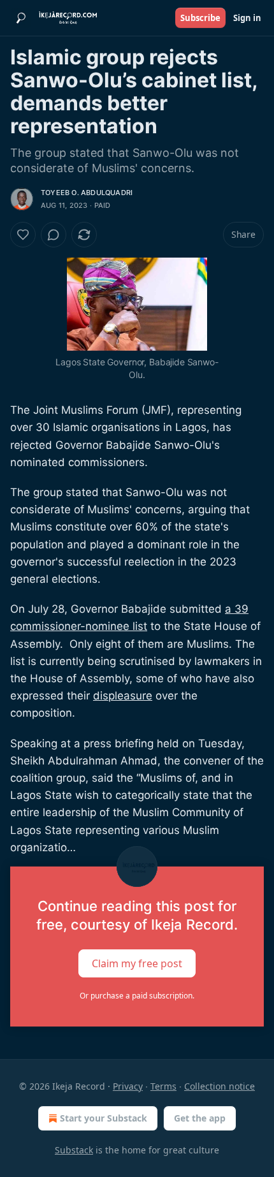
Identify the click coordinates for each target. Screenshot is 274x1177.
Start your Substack (103, 1118)
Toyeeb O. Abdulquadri (87, 192)
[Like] (23, 234)
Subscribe (200, 18)
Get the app (200, 1118)
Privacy (128, 1086)
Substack (74, 1150)
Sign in (247, 18)
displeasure (122, 695)
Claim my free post (137, 963)
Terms (163, 1086)
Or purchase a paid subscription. (137, 995)
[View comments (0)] (53, 234)
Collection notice (219, 1086)
